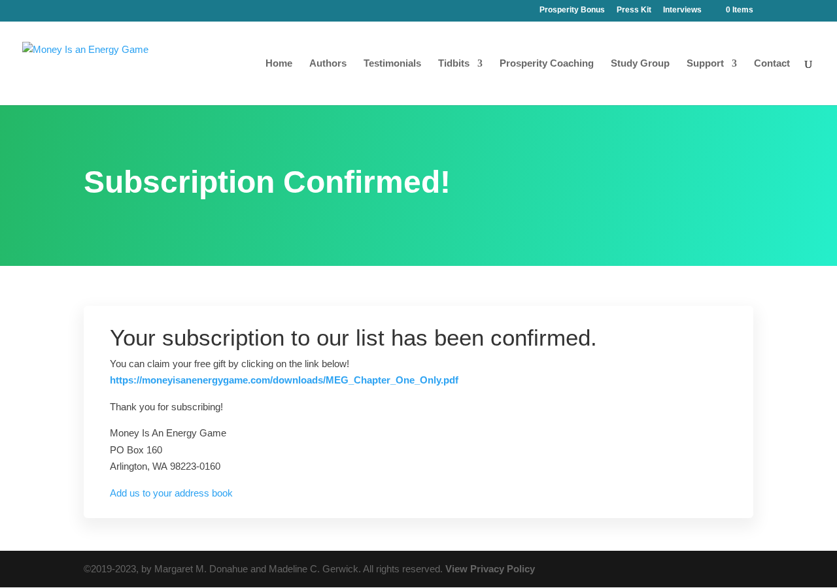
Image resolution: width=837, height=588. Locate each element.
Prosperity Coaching (547, 64)
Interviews (682, 10)
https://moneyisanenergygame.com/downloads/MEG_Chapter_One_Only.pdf (284, 379)
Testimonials (392, 64)
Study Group (640, 64)
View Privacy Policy (490, 568)
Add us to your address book (171, 492)
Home (278, 64)
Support (705, 64)
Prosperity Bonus (572, 10)
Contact (772, 64)
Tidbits (454, 64)
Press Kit (634, 10)
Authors (328, 64)
